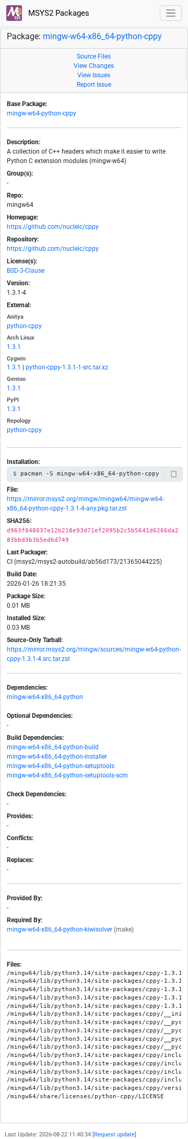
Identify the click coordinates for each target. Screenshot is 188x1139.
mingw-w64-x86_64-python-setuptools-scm (67, 775)
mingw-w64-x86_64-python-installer (57, 756)
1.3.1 (14, 347)
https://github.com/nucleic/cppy (53, 226)
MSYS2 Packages (57, 13)
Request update (114, 1134)
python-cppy (24, 326)
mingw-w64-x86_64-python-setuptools (60, 766)
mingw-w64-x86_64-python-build (53, 747)
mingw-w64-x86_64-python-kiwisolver (59, 929)
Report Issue (94, 84)
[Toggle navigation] (171, 13)
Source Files (94, 56)
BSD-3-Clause (25, 270)
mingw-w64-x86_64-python (45, 697)
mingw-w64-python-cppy (41, 113)
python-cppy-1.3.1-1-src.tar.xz (67, 367)
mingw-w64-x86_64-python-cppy (102, 36)
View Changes (94, 65)
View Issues (93, 75)
